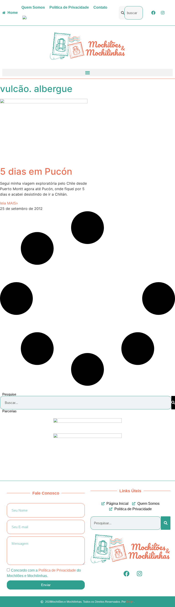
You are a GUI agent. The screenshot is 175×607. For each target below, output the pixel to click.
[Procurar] (173, 402)
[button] (87, 72)
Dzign (130, 601)
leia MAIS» (9, 203)
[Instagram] (163, 13)
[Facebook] (153, 13)
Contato (100, 7)
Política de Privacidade (57, 570)
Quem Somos (33, 7)
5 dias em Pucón (36, 171)
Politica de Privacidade (69, 7)
